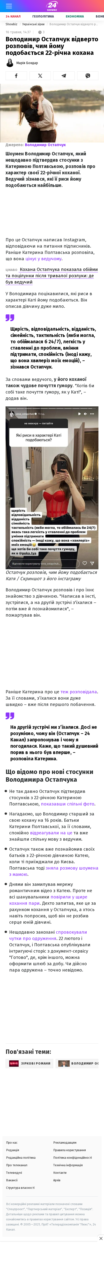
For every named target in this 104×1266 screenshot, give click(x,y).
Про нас (11, 1142)
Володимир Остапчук (45, 145)
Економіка (75, 16)
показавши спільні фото (67, 804)
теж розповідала (78, 692)
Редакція (12, 1150)
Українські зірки (33, 24)
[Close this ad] (100, 1238)
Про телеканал (16, 1165)
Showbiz (12, 24)
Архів (56, 1180)
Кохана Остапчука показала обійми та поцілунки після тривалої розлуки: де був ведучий (52, 276)
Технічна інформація (68, 1165)
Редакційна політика (21, 1157)
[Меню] (9, 6)
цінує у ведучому (43, 258)
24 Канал (13, 16)
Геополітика (43, 16)
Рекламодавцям (64, 1142)
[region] (52, 1254)
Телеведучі (14, 1172)
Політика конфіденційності (72, 1157)
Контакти (60, 1172)
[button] (16, 75)
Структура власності (20, 1188)
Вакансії (12, 1180)
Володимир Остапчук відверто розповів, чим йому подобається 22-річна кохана (73, 24)
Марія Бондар (27, 63)
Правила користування (69, 1150)
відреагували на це (51, 833)
